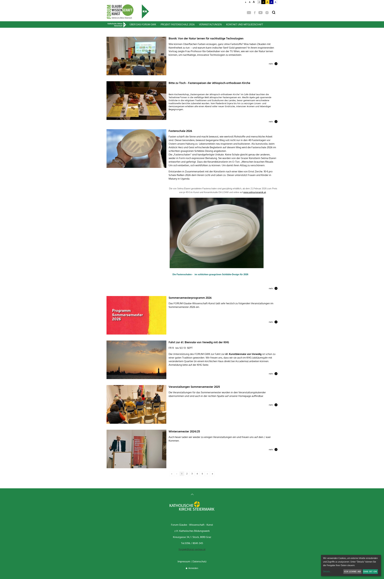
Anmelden (192, 568)
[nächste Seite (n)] (207, 474)
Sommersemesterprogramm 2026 (190, 297)
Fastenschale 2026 (180, 130)
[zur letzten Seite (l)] (212, 474)
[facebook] (254, 13)
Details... (327, 571)
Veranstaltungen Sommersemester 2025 (194, 386)
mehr (271, 64)
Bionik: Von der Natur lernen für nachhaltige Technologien (206, 38)
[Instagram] (267, 13)
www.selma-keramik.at (254, 192)
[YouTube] (260, 13)
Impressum (184, 561)
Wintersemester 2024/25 (184, 431)
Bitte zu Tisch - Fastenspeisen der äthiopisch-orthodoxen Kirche (209, 83)
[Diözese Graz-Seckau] (192, 506)
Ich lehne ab (352, 571)
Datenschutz (199, 561)
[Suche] (273, 12)
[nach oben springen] (192, 495)
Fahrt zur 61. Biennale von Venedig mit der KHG (199, 342)
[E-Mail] (249, 13)
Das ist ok (370, 571)
